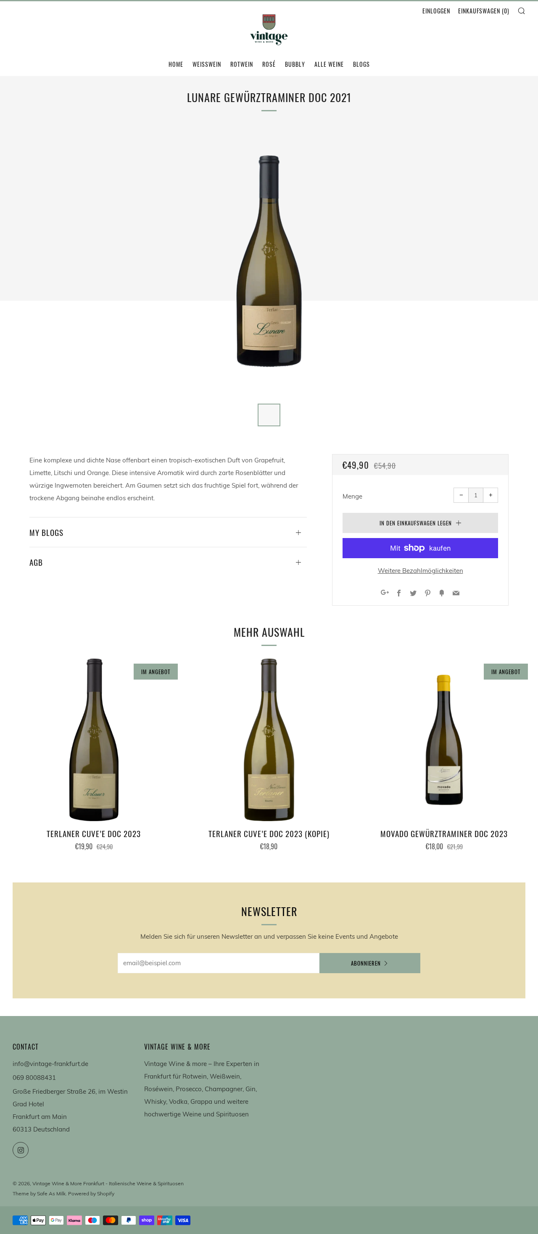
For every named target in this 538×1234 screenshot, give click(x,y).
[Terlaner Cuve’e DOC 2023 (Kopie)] (269, 740)
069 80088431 (34, 1078)
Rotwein (241, 64)
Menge (352, 496)
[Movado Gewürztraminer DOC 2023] (444, 740)
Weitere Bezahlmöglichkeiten (420, 571)
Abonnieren (366, 963)
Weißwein (207, 64)
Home (176, 64)
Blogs (361, 64)
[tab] (269, 415)
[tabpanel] (269, 261)
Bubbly (295, 64)
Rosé (269, 64)
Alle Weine (329, 64)
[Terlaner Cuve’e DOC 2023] (94, 740)
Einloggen (436, 10)
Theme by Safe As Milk (39, 1193)
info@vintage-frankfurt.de (50, 1064)
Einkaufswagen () (483, 10)
